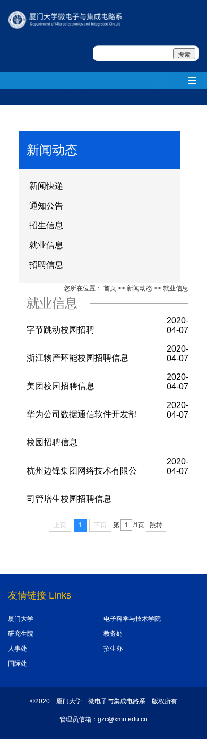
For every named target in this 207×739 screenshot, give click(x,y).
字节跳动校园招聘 (60, 329)
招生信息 (46, 225)
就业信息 (46, 245)
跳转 (156, 525)
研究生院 (20, 633)
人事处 (17, 648)
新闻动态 (139, 288)
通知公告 (46, 205)
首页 (110, 288)
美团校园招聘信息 (60, 386)
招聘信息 (46, 264)
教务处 (113, 633)
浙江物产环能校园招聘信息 (77, 357)
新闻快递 (46, 185)
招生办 (113, 648)
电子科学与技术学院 (132, 618)
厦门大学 (20, 618)
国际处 (17, 663)
